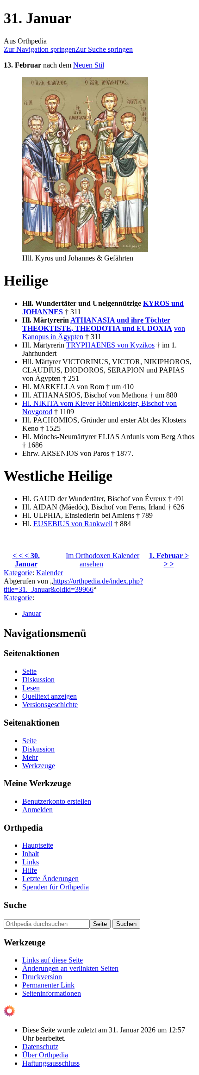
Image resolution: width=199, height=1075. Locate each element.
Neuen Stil (88, 65)
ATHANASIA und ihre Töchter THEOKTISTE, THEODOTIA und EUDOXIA (97, 324)
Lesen (31, 688)
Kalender (49, 573)
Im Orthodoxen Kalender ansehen (102, 560)
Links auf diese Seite (52, 960)
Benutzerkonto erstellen (56, 801)
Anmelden (37, 810)
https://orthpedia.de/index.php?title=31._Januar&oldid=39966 (73, 585)
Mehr (30, 757)
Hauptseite (37, 845)
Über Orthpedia (45, 1055)
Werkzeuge (38, 766)
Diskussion (38, 680)
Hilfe (29, 870)
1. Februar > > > (169, 560)
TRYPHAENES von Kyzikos (110, 345)
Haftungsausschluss (51, 1063)
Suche (15, 905)
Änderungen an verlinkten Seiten (70, 968)
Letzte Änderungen (50, 878)
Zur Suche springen (104, 49)
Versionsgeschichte (50, 704)
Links (30, 862)
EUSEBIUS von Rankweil (72, 524)
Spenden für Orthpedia (55, 887)
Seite (29, 671)
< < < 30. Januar (26, 560)
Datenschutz (40, 1046)
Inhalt (30, 854)
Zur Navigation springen (39, 49)
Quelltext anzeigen (49, 696)
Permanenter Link (48, 985)
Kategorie (18, 573)
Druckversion (42, 977)
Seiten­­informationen (51, 993)
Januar (31, 613)
